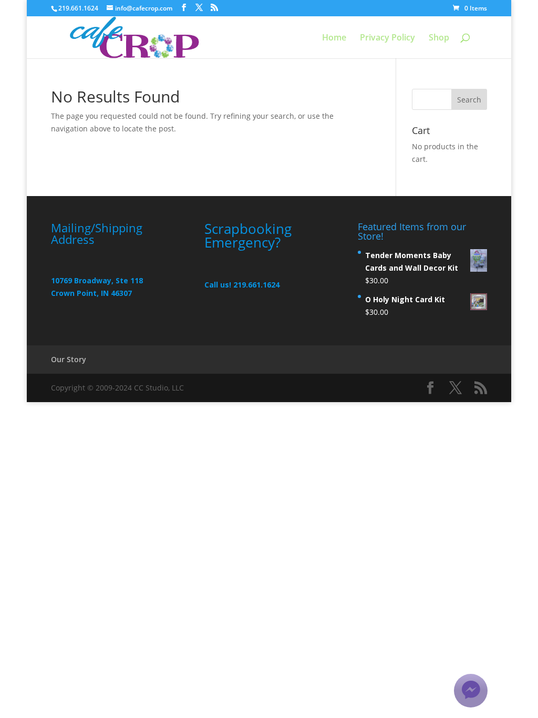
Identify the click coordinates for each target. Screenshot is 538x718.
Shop (439, 38)
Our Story (68, 359)
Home (334, 38)
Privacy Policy (387, 38)
